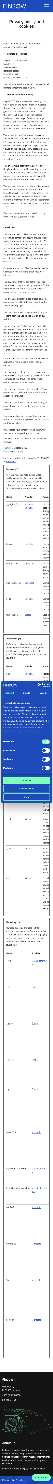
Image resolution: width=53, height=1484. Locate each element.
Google (27, 614)
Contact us (41, 1477)
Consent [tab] (9, 693)
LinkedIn (28, 507)
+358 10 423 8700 (11, 1395)
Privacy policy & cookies (13, 1480)
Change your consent (13, 451)
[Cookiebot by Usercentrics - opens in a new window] (38, 685)
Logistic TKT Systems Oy (33, 1468)
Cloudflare (29, 563)
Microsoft (28, 819)
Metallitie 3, (8, 1386)
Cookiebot (11, 461)
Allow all (26, 780)
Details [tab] (26, 693)
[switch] (46, 750)
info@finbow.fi (9, 1400)
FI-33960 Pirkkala (11, 1390)
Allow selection (26, 789)
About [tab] (43, 693)
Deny (26, 797)
